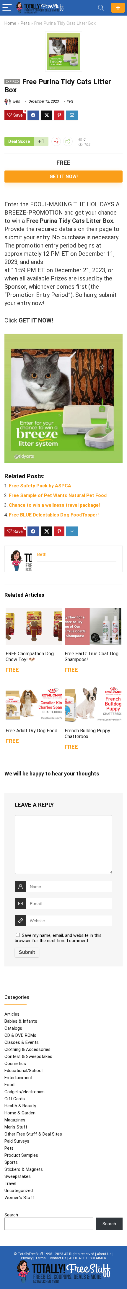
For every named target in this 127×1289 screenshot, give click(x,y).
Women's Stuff (19, 1197)
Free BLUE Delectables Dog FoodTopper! (54, 515)
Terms (40, 1258)
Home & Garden (19, 1113)
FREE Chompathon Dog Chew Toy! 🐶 (30, 656)
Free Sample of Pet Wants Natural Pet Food (58, 495)
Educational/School (23, 1070)
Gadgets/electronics (24, 1091)
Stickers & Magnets (23, 1169)
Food (9, 1084)
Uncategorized (18, 1190)
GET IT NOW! (64, 176)
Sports (11, 1162)
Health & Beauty (20, 1106)
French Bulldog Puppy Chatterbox (87, 733)
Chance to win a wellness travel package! (54, 505)
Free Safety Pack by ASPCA (40, 486)
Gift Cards (14, 1098)
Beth (16, 101)
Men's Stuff (15, 1127)
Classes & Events (21, 1042)
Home (10, 23)
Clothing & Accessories (27, 1049)
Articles (11, 1014)
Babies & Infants (20, 1021)
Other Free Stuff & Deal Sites (33, 1134)
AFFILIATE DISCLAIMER (87, 1258)
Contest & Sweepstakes (28, 1056)
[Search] (101, 8)
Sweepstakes (17, 1176)
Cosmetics (15, 1063)
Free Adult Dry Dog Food (31, 730)
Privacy (26, 1258)
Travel (10, 1183)
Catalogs (13, 1028)
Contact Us (57, 1258)
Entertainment (18, 1077)
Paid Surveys (16, 1141)
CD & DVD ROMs (20, 1035)
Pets (25, 23)
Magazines (14, 1120)
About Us (104, 1254)
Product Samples (21, 1155)
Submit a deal (118, 8)
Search (11, 1215)
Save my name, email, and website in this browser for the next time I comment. (58, 938)
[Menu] (7, 8)
